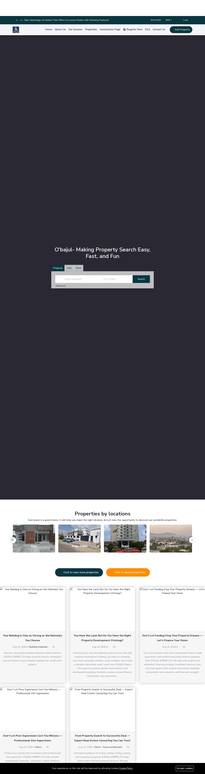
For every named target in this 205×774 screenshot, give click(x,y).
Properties (91, 29)
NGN (168, 20)
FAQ (147, 29)
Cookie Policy (126, 768)
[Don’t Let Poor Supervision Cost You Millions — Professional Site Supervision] (32, 709)
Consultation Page (110, 29)
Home (48, 29)
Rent (78, 268)
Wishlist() (155, 20)
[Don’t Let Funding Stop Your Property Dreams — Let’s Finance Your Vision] (172, 609)
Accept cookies (185, 768)
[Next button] (17, 20)
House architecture (112, 747)
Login (185, 20)
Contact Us (159, 29)
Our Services (75, 29)
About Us (60, 29)
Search (141, 279)
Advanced (61, 286)
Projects (58, 268)
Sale (69, 268)
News (38, 747)
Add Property (182, 29)
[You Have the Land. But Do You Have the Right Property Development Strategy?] (102, 609)
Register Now (134, 29)
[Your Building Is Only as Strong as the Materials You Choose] (32, 609)
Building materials (38, 646)
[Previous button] (21, 20)
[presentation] (13, 540)
